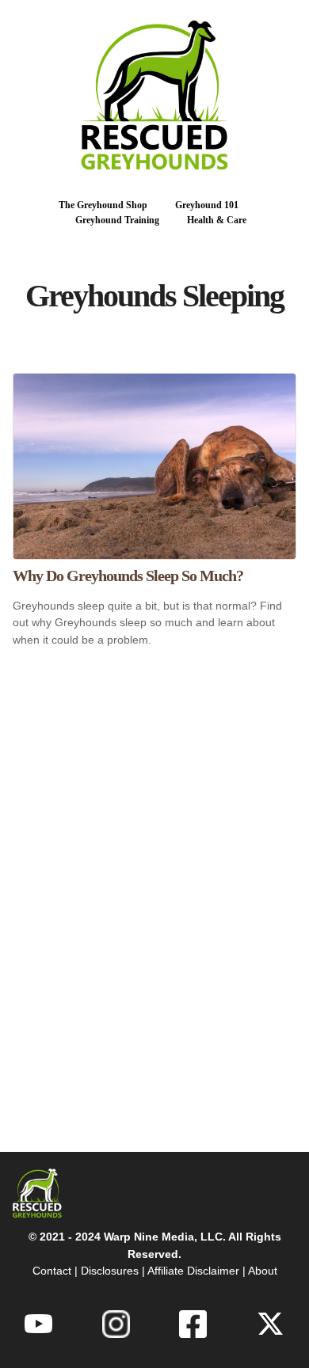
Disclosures (110, 1270)
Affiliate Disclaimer (193, 1270)
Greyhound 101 (206, 205)
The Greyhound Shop (103, 205)
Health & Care (216, 220)
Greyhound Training (117, 220)
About (262, 1270)
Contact (51, 1270)
